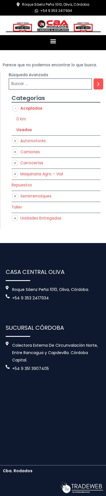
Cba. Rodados (18, 471)
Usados (24, 130)
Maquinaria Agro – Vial (41, 174)
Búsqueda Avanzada (28, 75)
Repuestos (22, 185)
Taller (17, 207)
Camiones (30, 152)
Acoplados (31, 108)
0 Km (21, 119)
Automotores (33, 141)
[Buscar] (98, 84)
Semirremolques (35, 196)
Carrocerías (31, 163)
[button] (53, 41)
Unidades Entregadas (40, 218)
